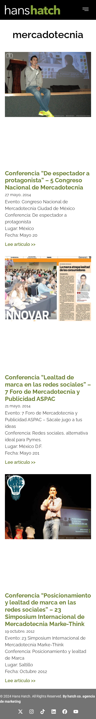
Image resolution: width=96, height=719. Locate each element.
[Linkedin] (54, 712)
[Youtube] (76, 712)
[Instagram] (31, 712)
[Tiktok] (43, 712)
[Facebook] (65, 712)
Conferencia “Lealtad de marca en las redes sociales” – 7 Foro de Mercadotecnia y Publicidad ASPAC (48, 388)
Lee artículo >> (20, 244)
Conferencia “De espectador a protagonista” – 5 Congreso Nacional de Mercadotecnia (47, 180)
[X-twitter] (20, 712)
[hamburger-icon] (85, 10)
